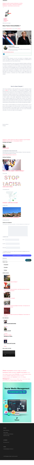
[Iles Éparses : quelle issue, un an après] (12, 196)
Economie (17, 374)
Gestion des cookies (6, 435)
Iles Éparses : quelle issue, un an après (10, 202)
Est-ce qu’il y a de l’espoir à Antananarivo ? (11, 217)
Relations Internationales (6, 380)
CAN (21, 370)
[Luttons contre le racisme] (12, 180)
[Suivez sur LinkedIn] (7, 451)
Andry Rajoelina (10, 370)
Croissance (28, 372)
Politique (19, 28)
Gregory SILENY (9, 28)
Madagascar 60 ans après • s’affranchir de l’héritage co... (13, 4)
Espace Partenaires (6, 430)
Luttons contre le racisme (8, 186)
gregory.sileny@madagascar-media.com (9, 154)
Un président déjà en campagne (9, 298)
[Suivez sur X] (5, 451)
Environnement (5, 375)
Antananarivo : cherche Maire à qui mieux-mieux (11, 5)
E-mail (4, 243)
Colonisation (24, 370)
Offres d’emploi (5, 432)
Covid (9, 372)
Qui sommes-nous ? (6, 442)
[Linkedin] (4, 54)
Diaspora (6, 374)
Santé (19, 380)
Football (12, 375)
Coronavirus (5, 372)
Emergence (29, 374)
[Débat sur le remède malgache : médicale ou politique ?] (12, 164)
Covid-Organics (13, 372)
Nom (4, 239)
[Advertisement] (17, 80)
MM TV (5, 19)
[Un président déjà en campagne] (7, 294)
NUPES (6, 90)
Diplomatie (10, 374)
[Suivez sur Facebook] (4, 451)
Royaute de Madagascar (14, 380)
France (15, 375)
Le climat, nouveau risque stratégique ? (11, 281)
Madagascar (6, 379)
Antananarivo (15, 370)
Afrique (4, 370)
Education (21, 374)
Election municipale (25, 374)
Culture (4, 374)
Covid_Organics (24, 372)
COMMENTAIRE (5, 236)
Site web (4, 247)
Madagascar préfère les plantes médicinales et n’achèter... (13, 3)
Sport (21, 380)
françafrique (18, 375)
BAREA (19, 370)
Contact (5, 21)
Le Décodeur (6, 20)
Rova (9, 380)
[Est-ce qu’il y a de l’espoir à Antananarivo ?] (12, 211)
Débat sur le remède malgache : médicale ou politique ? (13, 170)
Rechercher (5, 258)
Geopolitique (22, 375)
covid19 (18, 372)
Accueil (5, 18)
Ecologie (13, 374)
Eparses (8, 375)
